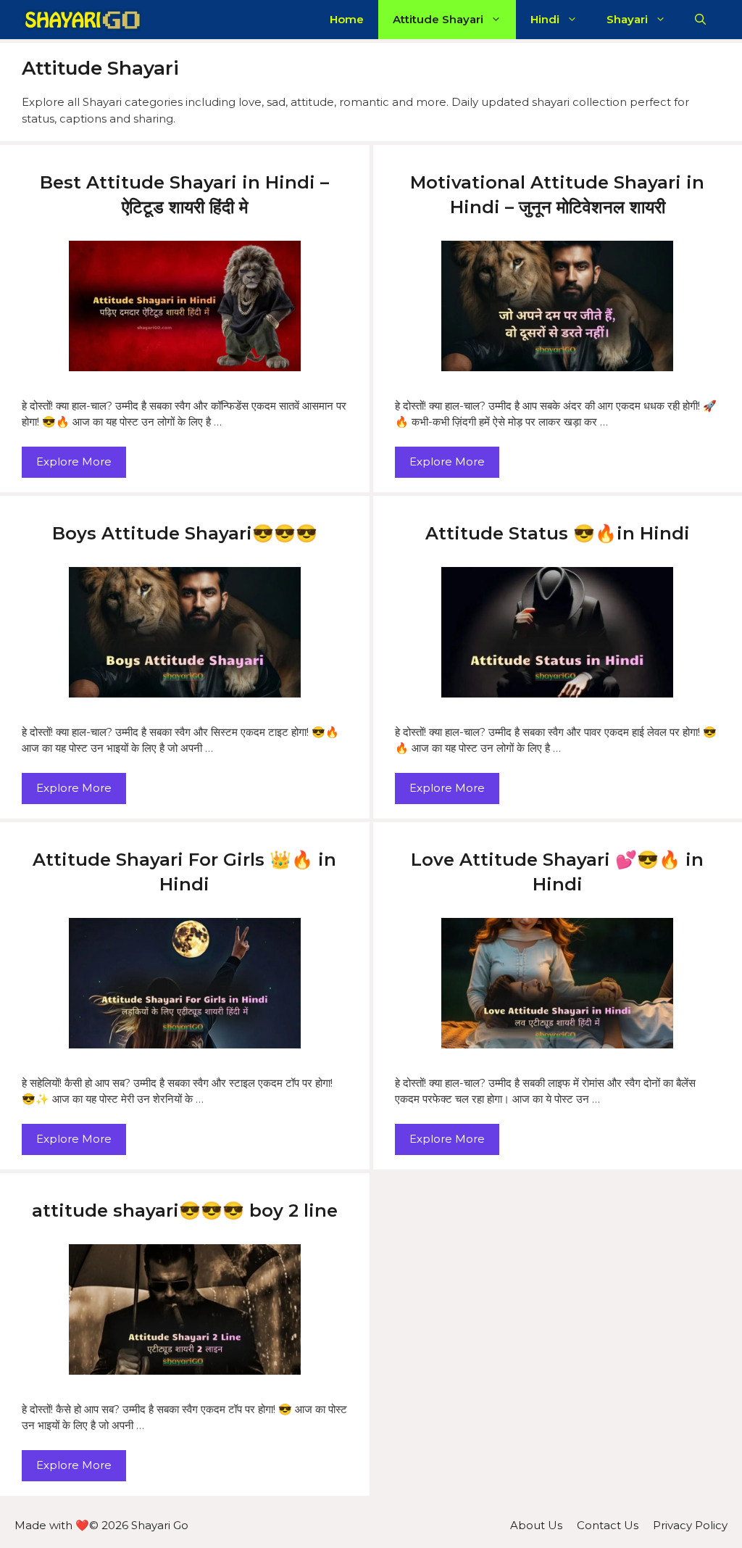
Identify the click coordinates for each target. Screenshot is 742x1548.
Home (347, 19)
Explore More (74, 461)
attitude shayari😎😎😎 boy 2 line (185, 1210)
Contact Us (607, 1525)
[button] (700, 19)
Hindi (544, 19)
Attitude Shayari (438, 19)
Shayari (627, 19)
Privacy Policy (690, 1525)
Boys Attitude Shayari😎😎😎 (184, 533)
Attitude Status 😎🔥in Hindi (557, 533)
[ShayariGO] (82, 19)
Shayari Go (159, 1525)
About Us (536, 1525)
